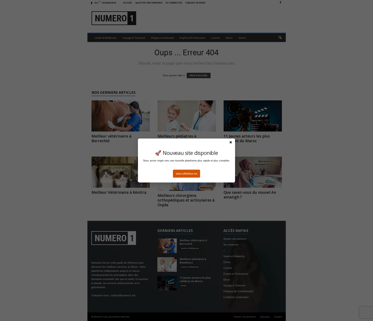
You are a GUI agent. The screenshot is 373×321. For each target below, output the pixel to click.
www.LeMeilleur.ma (186, 173)
